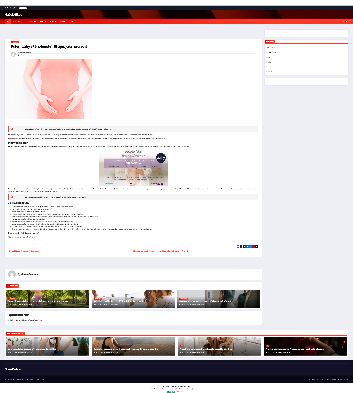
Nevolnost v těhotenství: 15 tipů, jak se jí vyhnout (118, 301)
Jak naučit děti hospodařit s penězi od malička (32, 349)
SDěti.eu (172, 389)
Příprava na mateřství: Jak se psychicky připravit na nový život (159, 251)
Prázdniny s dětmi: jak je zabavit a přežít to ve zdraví (206, 349)
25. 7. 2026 (271, 352)
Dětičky (53, 22)
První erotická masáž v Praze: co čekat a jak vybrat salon (295, 349)
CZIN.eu (189, 389)
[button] (343, 22)
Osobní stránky (197, 389)
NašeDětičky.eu (163, 389)
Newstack (31, 379)
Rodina (63, 22)
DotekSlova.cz (181, 389)
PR (9, 346)
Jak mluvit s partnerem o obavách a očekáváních (205, 301)
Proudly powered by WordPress (14, 379)
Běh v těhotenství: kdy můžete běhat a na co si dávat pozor (38, 301)
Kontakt (73, 22)
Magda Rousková (25, 52)
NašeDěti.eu (13, 14)
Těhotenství (17, 22)
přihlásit (39, 320)
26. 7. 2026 (13, 352)
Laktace (43, 22)
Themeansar (40, 379)
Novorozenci (31, 22)
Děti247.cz (154, 389)
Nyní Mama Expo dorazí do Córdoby (26, 251)
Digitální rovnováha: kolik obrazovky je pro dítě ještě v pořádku (126, 349)
